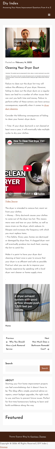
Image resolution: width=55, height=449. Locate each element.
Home (8, 326)
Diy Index (10, 3)
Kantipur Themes (38, 437)
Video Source (11, 202)
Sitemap (3, 447)
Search (9, 363)
